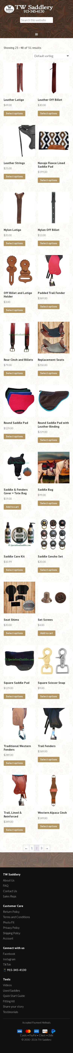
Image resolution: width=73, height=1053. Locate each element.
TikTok (7, 964)
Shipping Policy (11, 933)
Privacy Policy (11, 927)
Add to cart (12, 506)
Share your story (13, 1006)
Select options (14, 113)
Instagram (9, 959)
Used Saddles (11, 990)
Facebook (9, 953)
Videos (7, 985)
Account (8, 938)
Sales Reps (9, 896)
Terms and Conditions (16, 917)
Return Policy (11, 911)
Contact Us (10, 891)
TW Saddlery (30, 9)
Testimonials (10, 1012)
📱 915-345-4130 (14, 970)
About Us (8, 880)
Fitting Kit (9, 1001)
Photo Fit (8, 922)
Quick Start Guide (14, 995)
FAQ (5, 885)
